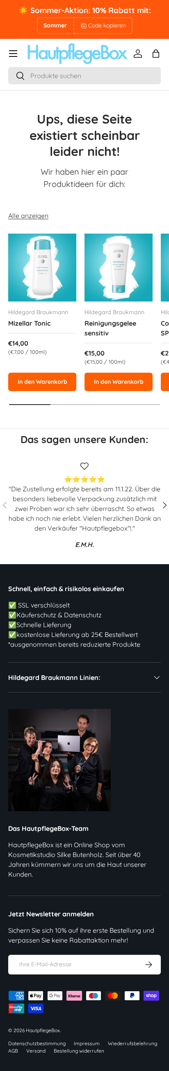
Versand (36, 1051)
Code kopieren (107, 25)
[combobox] (84, 75)
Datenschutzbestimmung (37, 1043)
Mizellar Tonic (29, 323)
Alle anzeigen (28, 216)
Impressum (87, 1043)
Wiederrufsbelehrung (132, 1043)
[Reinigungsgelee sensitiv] (118, 268)
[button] (156, 54)
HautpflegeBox (43, 1030)
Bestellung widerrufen (79, 1051)
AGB (13, 1051)
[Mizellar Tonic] (42, 268)
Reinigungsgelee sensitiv (110, 328)
